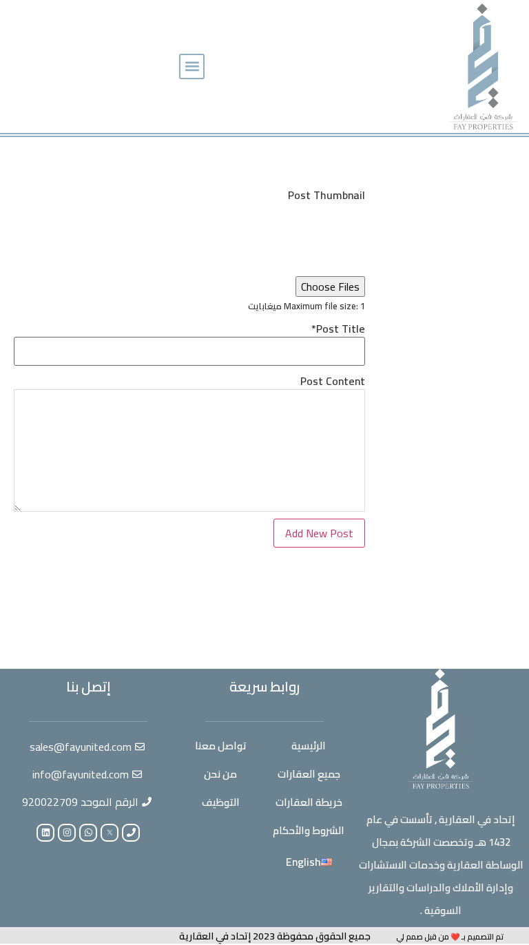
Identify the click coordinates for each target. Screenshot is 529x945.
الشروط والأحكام (308, 830)
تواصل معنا (221, 746)
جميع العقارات (309, 774)
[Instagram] (67, 833)
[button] (192, 66)
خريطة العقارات (309, 802)
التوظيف (221, 802)
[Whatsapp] (88, 833)
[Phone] (131, 833)
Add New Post (319, 533)
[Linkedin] (45, 833)
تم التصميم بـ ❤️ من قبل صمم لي (450, 937)
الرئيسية (308, 746)
